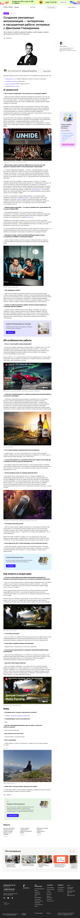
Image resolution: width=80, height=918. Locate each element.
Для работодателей (71, 894)
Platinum (30, 217)
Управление (37, 894)
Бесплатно (49, 899)
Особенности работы (11, 81)
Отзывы (49, 891)
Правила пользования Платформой (66, 913)
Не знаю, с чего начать (68, 144)
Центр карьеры (50, 889)
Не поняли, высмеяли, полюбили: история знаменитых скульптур (11, 865)
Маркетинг (37, 892)
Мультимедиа (38, 897)
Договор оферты (39, 913)
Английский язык (39, 904)
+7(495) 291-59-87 (9, 889)
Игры (36, 895)
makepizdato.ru (36, 189)
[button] (70, 851)
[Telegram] (12, 898)
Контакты (49, 892)
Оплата (48, 913)
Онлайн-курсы (51, 7)
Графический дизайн (67, 133)
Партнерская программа (70, 887)
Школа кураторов (49, 896)
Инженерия (37, 902)
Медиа (68, 885)
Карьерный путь (9, 78)
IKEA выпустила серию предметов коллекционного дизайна (42, 830)
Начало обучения (10, 83)
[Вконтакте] (4, 897)
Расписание (60, 891)
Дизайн (6, 13)
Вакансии (49, 894)
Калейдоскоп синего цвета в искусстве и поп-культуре (28, 865)
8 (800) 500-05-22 (9, 885)
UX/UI (63, 140)
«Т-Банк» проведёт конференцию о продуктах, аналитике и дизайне (26, 830)
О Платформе (50, 887)
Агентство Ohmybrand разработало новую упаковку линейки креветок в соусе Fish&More (8, 831)
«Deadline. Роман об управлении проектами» (17, 715)
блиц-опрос (15, 86)
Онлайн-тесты (50, 901)
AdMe (18, 199)
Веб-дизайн (65, 138)
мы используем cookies (10, 914)
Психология (37, 899)
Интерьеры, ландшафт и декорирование (68, 135)
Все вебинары (61, 887)
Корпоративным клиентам (71, 891)
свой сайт (25, 197)
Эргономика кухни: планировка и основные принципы (43, 865)
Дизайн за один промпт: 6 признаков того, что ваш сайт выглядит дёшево (60, 865)
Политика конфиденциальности (65, 914)
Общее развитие (39, 901)
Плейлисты (60, 889)
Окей (24, 914)
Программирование (39, 888)
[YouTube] (8, 897)
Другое (36, 906)
